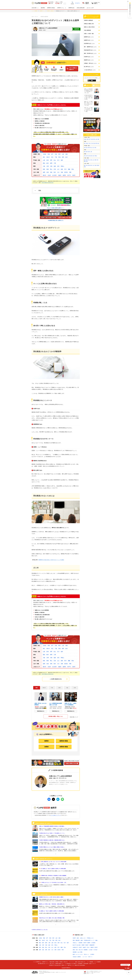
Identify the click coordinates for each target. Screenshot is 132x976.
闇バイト (90, 956)
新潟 (87, 147)
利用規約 (57, 961)
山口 (93, 159)
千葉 (92, 143)
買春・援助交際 (76, 940)
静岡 (89, 151)
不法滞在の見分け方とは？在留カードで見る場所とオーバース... (52, 833)
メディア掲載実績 (90, 961)
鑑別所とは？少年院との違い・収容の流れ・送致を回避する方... (52, 904)
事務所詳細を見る (40, 711)
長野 (89, 147)
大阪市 (49, 175)
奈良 (93, 155)
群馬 (96, 143)
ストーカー (85, 956)
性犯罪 (74, 938)
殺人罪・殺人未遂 (76, 945)
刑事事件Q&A (71, 7)
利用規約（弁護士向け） (63, 961)
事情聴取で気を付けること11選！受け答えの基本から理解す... (51, 897)
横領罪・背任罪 (94, 947)
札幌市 (59, 175)
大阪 (85, 155)
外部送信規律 (85, 963)
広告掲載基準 (80, 963)
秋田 (94, 139)
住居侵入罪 (75, 947)
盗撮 (82, 940)
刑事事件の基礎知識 (44, 16)
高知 (87, 161)
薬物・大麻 (75, 949)
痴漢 (78, 938)
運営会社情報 (52, 961)
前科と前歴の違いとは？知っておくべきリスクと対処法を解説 (52, 861)
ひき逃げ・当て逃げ (93, 949)
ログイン (78, 3)
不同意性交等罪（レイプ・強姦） (91, 940)
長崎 (89, 165)
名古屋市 (54, 175)
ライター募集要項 (97, 961)
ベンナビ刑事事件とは (37, 961)
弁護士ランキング (92, 963)
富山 (91, 147)
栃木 (98, 143)
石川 (93, 147)
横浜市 (44, 175)
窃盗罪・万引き (86, 947)
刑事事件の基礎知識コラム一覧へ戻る (40, 929)
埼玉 (90, 143)
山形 (96, 139)
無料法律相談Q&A (87, 3)
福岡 (85, 165)
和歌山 (96, 155)
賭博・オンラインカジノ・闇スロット (81, 954)
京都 (89, 155)
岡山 (89, 159)
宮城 (92, 139)
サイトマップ (71, 961)
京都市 (73, 175)
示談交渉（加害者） (77, 956)
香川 (97, 159)
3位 (40, 875)
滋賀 (91, 155)
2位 (40, 868)
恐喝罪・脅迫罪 (85, 945)
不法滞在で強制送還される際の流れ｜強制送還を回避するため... (52, 840)
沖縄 (85, 166)
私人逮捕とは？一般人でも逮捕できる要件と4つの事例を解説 (52, 868)
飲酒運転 (86, 949)
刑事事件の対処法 (51, 7)
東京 (85, 143)
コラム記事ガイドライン (55, 815)
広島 (91, 159)
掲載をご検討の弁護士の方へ (80, 961)
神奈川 (87, 143)
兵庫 (87, 155)
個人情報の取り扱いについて (43, 963)
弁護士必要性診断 (80, 7)
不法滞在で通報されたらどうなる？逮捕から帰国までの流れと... (52, 847)
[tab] (87, 85)
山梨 (85, 147)
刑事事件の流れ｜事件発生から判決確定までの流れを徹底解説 (52, 875)
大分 (93, 165)
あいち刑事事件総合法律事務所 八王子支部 (56, 704)
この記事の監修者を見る (56, 679)
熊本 (91, 165)
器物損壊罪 (92, 945)
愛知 (85, 151)
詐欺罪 (80, 947)
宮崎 (95, 165)
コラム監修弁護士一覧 (68, 963)
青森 (87, 139)
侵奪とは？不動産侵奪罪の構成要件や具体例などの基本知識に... (52, 826)
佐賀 (87, 165)
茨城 (94, 143)
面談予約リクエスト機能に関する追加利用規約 (76, 965)
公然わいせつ (83, 938)
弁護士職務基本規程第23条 (47, 182)
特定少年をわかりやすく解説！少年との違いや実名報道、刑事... (52, 917)
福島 (98, 139)
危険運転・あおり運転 (77, 952)
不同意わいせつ (90, 938)
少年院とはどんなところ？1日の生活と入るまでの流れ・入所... (53, 882)
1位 (40, 861)
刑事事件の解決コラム (59, 963)
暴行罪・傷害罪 (87, 942)
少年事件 (92, 954)
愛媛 (85, 161)
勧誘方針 (75, 963)
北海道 (85, 139)
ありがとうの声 (90, 7)
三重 (91, 151)
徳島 (95, 159)
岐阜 (87, 151)
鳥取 (85, 159)
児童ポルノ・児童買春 (77, 942)
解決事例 (43, 7)
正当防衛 (93, 942)
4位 (40, 882)
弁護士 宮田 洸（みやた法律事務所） (40, 704)
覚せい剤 (81, 949)
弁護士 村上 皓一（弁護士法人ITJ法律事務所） (70, 704)
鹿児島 (98, 165)
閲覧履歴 (72, 3)
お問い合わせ (52, 963)
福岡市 (64, 175)
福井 (95, 147)
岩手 (90, 139)
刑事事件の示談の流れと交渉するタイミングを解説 (51, 560)
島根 (87, 159)
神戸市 (69, 175)
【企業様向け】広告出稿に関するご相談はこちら (58, 965)
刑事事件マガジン (45, 961)
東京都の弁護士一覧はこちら (56, 716)
